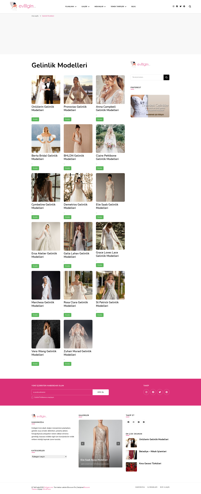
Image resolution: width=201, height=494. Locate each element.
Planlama (69, 7)
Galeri (84, 7)
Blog (133, 7)
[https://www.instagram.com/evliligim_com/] (133, 422)
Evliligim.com (48, 487)
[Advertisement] (100, 37)
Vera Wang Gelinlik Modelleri (44, 352)
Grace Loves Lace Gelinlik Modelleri (107, 254)
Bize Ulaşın (164, 487)
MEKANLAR (99, 7)
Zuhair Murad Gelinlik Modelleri (77, 352)
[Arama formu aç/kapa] (190, 6)
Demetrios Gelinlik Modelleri (75, 206)
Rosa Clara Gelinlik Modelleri (76, 304)
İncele (35, 119)
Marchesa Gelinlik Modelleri (43, 304)
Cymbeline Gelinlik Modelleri (43, 206)
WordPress (47, 489)
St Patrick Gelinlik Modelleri (107, 304)
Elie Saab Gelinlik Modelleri (107, 206)
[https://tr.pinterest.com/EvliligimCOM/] (143, 422)
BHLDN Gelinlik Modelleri (74, 157)
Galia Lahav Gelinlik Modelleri (76, 255)
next (118, 443)
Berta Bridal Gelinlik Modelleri (45, 157)
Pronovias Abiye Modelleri (94, 459)
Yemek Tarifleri (117, 7)
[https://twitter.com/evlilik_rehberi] (138, 422)
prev (82, 443)
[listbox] (100, 443)
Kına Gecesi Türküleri (150, 463)
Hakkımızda (140, 487)
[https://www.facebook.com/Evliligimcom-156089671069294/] (128, 422)
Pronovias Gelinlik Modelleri (75, 108)
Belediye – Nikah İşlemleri (152, 451)
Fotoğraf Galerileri (101, 464)
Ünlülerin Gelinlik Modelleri (43, 108)
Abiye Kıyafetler (87, 464)
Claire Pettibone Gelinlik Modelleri (107, 157)
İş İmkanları (152, 487)
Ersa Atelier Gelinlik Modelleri (44, 255)
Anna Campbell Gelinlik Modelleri (107, 108)
